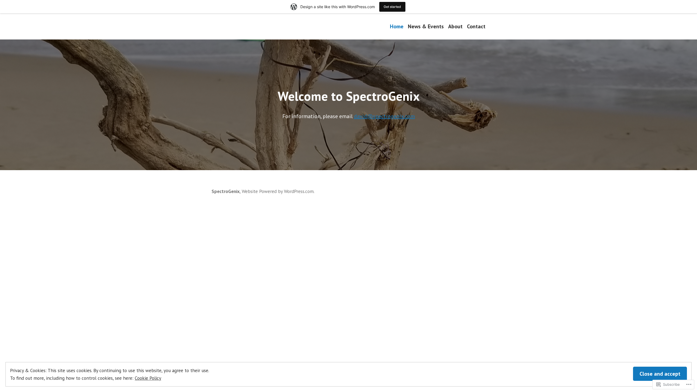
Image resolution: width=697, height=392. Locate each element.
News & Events (426, 26)
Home (396, 26)
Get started (392, 7)
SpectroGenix (226, 191)
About (455, 26)
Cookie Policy (148, 378)
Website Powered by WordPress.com (278, 191)
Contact (476, 26)
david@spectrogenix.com (384, 116)
